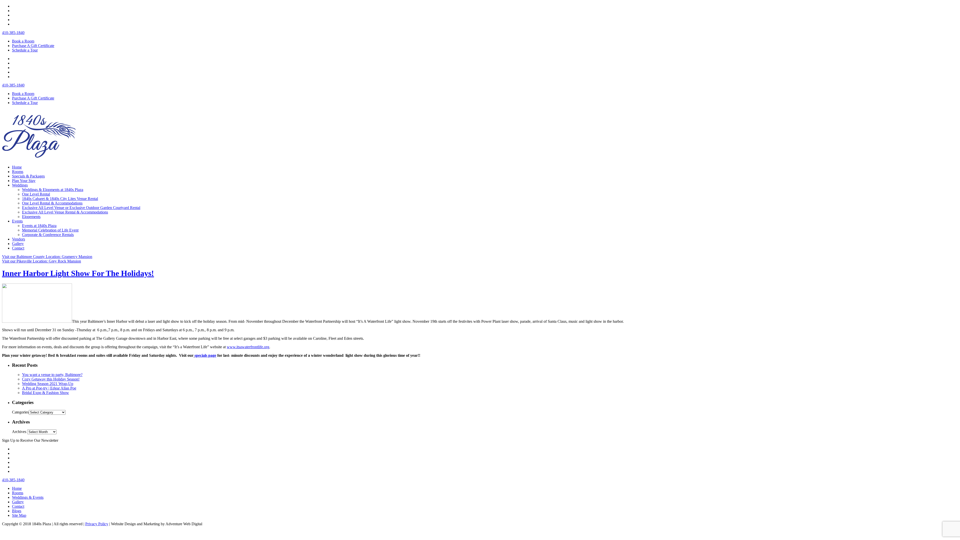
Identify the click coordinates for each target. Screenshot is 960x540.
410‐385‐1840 (13, 32)
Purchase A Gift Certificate (33, 46)
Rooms (17, 172)
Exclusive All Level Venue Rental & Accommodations (65, 212)
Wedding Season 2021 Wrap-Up (47, 384)
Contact (18, 248)
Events (17, 221)
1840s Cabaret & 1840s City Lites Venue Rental (60, 198)
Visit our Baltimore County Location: (47, 256)
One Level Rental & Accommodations (52, 203)
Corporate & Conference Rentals (48, 234)
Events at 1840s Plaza (39, 226)
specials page (205, 355)
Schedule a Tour (25, 50)
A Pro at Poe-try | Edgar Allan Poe (49, 388)
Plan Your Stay (24, 180)
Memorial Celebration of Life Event (50, 230)
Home (17, 167)
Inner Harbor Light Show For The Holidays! (78, 273)
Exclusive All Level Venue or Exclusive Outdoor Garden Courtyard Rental (81, 208)
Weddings (20, 185)
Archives (19, 432)
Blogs (16, 511)
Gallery (18, 244)
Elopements (31, 216)
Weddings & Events (28, 497)
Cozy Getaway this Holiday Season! (51, 379)
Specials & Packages (28, 176)
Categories (20, 412)
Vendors (18, 239)
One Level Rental (36, 194)
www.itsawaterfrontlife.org (248, 347)
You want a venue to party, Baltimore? (52, 374)
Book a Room (23, 41)
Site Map (19, 515)
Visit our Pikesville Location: (41, 261)
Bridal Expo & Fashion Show (45, 392)
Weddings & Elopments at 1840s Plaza (52, 190)
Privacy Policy (96, 524)
